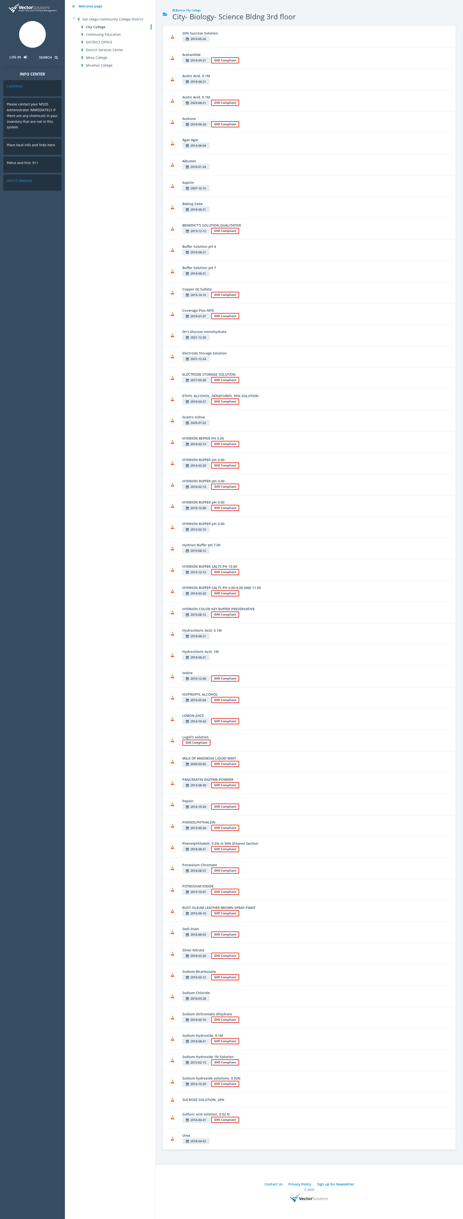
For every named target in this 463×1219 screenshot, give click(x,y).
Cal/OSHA (14, 86)
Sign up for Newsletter (335, 1184)
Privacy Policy (299, 1184)
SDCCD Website (19, 180)
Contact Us (274, 1184)
